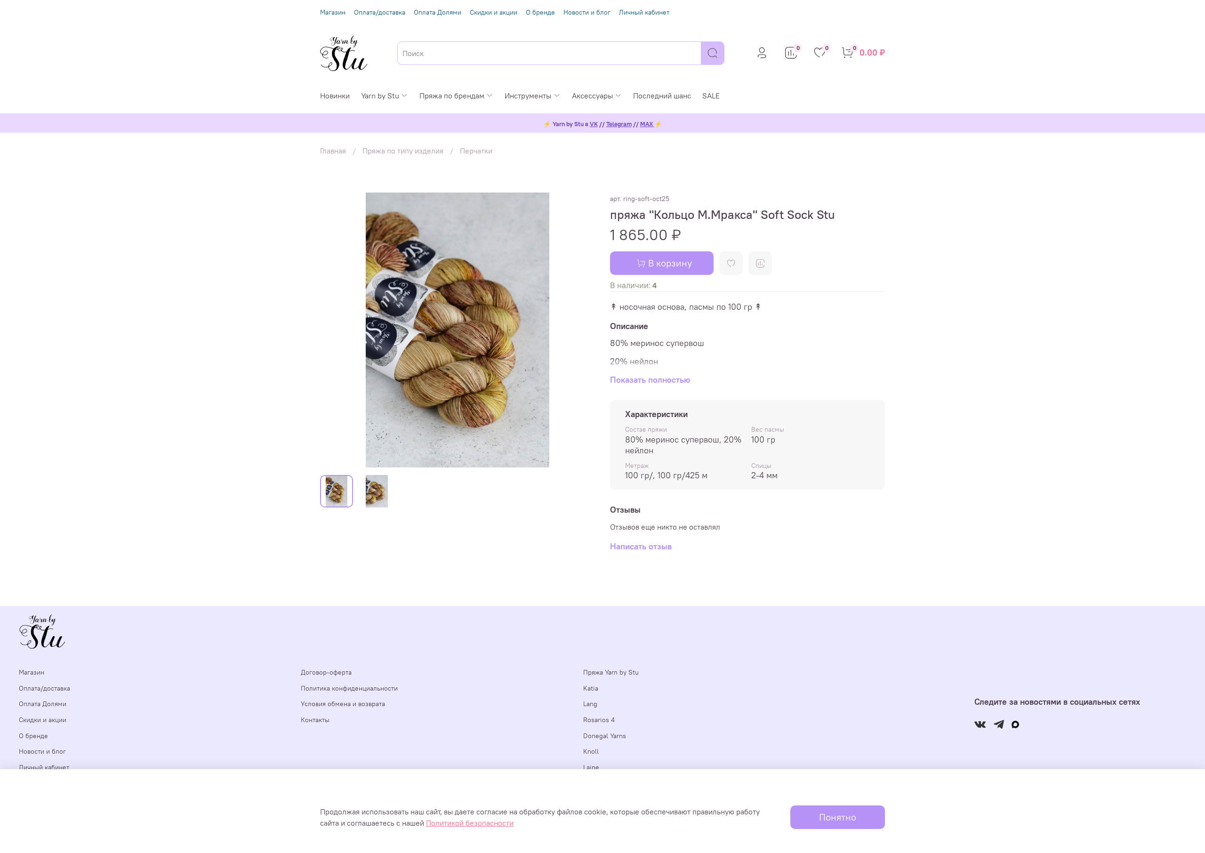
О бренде (540, 12)
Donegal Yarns (604, 736)
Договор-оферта (326, 672)
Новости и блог (587, 12)
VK (594, 124)
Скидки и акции (493, 12)
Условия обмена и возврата (343, 704)
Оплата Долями (437, 12)
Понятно (837, 817)
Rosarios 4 (599, 720)
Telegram (619, 124)
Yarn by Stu (380, 95)
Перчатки (476, 150)
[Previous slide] (335, 330)
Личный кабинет (644, 12)
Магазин (332, 12)
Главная (333, 150)
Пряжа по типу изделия (402, 150)
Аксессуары (592, 95)
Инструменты (528, 95)
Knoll (591, 751)
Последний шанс (662, 95)
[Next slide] (580, 330)
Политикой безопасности (470, 823)
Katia (590, 688)
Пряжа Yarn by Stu (611, 672)
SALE (711, 95)
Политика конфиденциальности (349, 688)
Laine (591, 767)
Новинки (335, 95)
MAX (647, 124)
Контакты (315, 720)
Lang (590, 704)
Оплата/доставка (379, 12)
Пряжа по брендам (451, 95)
